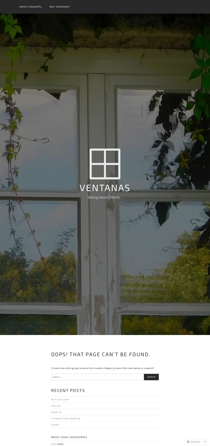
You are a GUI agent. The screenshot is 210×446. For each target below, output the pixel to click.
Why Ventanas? (60, 6)
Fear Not (56, 405)
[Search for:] (105, 377)
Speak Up (56, 412)
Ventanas (104, 187)
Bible (54, 444)
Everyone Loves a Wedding (65, 418)
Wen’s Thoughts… (31, 6)
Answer (55, 424)
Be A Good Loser (60, 399)
